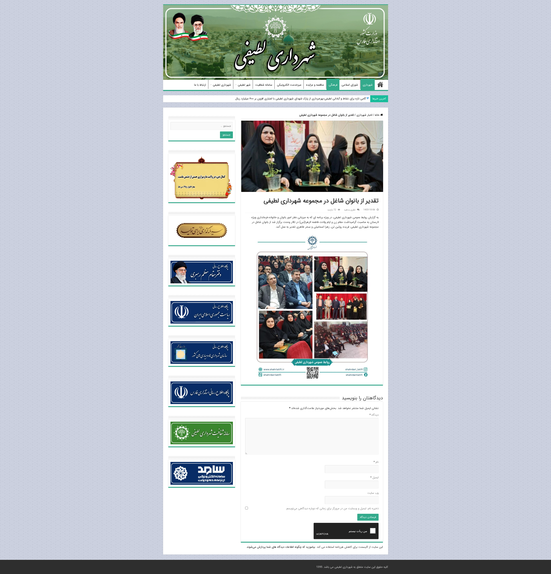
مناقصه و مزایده (315, 85)
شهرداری (368, 85)
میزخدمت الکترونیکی (289, 85)
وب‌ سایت (373, 493)
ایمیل (374, 477)
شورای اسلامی (350, 85)
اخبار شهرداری (364, 115)
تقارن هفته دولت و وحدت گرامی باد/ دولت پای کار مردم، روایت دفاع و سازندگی (320, 98)
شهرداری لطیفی (222, 85)
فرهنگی (333, 85)
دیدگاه (374, 415)
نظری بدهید (349, 210)
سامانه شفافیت (263, 85)
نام (376, 462)
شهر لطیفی (244, 85)
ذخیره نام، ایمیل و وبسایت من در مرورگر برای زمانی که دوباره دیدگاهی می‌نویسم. (332, 508)
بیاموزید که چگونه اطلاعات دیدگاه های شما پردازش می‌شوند (281, 547)
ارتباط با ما (200, 85)
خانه (380, 84)
